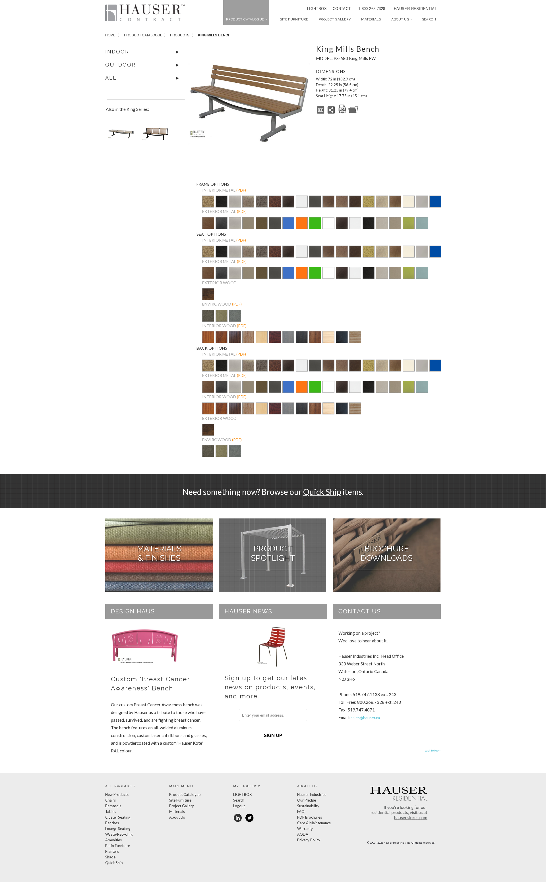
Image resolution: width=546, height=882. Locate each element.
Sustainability (308, 806)
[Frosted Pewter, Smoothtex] (382, 227)
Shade (110, 857)
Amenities (113, 840)
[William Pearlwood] (208, 341)
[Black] (342, 341)
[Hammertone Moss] (368, 202)
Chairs (110, 800)
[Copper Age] (275, 202)
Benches (112, 823)
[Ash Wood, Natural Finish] (355, 337)
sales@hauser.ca (365, 717)
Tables (110, 811)
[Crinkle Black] (288, 202)
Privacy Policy (308, 840)
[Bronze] (261, 227)
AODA (302, 834)
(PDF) (241, 190)
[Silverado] (248, 205)
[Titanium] (248, 227)
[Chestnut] (315, 341)
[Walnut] (208, 319)
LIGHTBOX (317, 9)
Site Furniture (294, 19)
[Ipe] (208, 298)
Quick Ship (322, 492)
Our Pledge (306, 800)
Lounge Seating (117, 828)
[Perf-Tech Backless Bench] (120, 136)
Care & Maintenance (314, 823)
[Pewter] (235, 205)
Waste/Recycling (119, 834)
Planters (112, 851)
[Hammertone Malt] (342, 202)
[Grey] (235, 319)
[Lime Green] (315, 227)
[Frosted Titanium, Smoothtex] (395, 227)
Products (179, 34)
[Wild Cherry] (221, 341)
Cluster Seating (117, 817)
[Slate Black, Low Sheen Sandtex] (221, 205)
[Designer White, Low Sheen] (328, 227)
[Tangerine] (301, 227)
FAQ (301, 811)
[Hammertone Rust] (355, 202)
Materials (370, 19)
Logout (239, 806)
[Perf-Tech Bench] (154, 136)
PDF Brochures (309, 817)
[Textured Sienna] (328, 202)
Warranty (305, 828)
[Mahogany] (275, 341)
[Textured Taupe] (382, 202)
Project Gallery (335, 19)
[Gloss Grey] (422, 202)
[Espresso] (301, 341)
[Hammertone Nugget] (208, 202)
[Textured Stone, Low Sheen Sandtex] (221, 227)
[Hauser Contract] (145, 12)
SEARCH (429, 19)
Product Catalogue (143, 34)
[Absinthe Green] (408, 227)
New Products (117, 794)
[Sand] (221, 319)
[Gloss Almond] (408, 202)
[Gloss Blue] (435, 202)
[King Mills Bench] (249, 103)
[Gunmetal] (315, 202)
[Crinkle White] (301, 202)
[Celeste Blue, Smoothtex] (422, 227)
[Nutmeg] (208, 227)
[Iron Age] (261, 202)
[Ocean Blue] (288, 227)
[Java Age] (395, 202)
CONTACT (340, 9)
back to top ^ (433, 750)
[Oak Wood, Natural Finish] (248, 341)
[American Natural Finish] (261, 338)
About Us (401, 19)
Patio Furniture (117, 845)
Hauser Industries (311, 794)
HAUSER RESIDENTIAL (415, 9)
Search (238, 800)
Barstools (113, 806)
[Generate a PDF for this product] (342, 112)
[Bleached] (328, 341)
